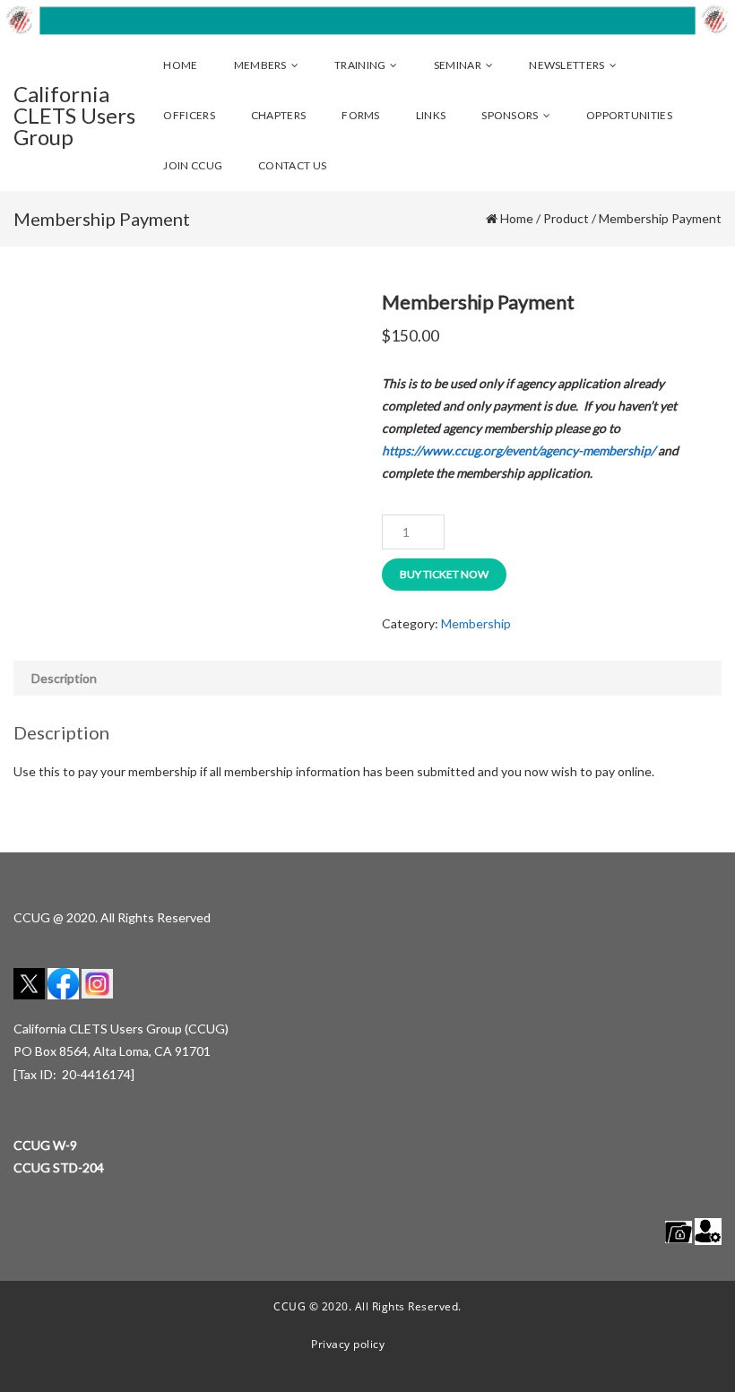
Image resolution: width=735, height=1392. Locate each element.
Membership (476, 623)
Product (566, 218)
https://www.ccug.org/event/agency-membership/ (518, 450)
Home (516, 218)
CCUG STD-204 (58, 1167)
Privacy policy (348, 1344)
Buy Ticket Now (444, 574)
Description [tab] (64, 678)
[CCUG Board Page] (678, 1230)
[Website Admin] (708, 1230)
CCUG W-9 (45, 1145)
